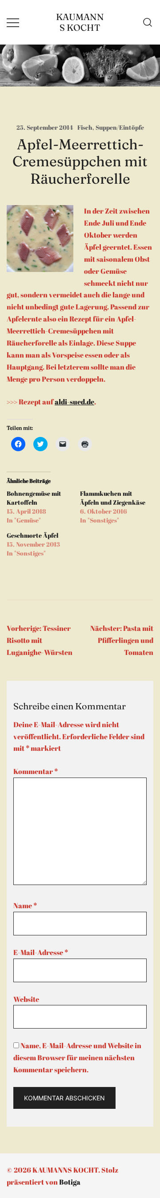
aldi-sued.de (74, 402)
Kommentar (35, 771)
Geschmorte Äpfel (32, 535)
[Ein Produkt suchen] (147, 22)
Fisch (84, 127)
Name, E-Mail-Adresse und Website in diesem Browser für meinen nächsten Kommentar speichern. (77, 1057)
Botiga (69, 1182)
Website (26, 999)
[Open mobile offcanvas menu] (13, 22)
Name (25, 905)
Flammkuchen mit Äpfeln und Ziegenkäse (112, 497)
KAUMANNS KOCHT (80, 22)
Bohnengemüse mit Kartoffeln (34, 497)
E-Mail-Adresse (40, 952)
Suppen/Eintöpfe (120, 127)
